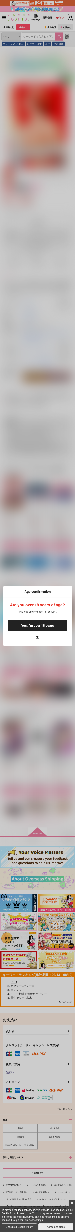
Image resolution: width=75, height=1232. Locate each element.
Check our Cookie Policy (19, 1226)
